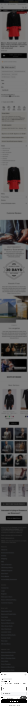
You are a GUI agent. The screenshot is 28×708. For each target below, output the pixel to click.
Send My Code (14, 701)
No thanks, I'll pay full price (14, 705)
